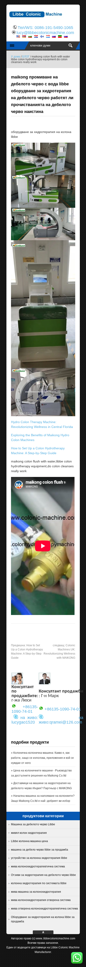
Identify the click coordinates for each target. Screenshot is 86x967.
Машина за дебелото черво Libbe (33, 824)
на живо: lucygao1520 (24, 720)
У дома (15, 56)
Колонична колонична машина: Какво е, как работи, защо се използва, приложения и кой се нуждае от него (42, 758)
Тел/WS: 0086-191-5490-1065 (45, 27)
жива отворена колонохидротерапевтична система (44, 908)
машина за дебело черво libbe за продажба (39, 849)
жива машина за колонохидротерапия (36, 891)
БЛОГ (26, 56)
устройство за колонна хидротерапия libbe (39, 858)
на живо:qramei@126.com (61, 720)
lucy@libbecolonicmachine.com (45, 32)
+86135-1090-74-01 (24, 709)
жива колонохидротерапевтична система (38, 866)
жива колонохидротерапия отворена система (41, 900)
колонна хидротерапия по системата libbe (39, 883)
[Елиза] (17, 683)
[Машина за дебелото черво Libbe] (43, 19)
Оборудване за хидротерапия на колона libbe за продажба (43, 919)
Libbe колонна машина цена (29, 841)
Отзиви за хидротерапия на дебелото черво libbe (43, 875)
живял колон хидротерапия (29, 832)
